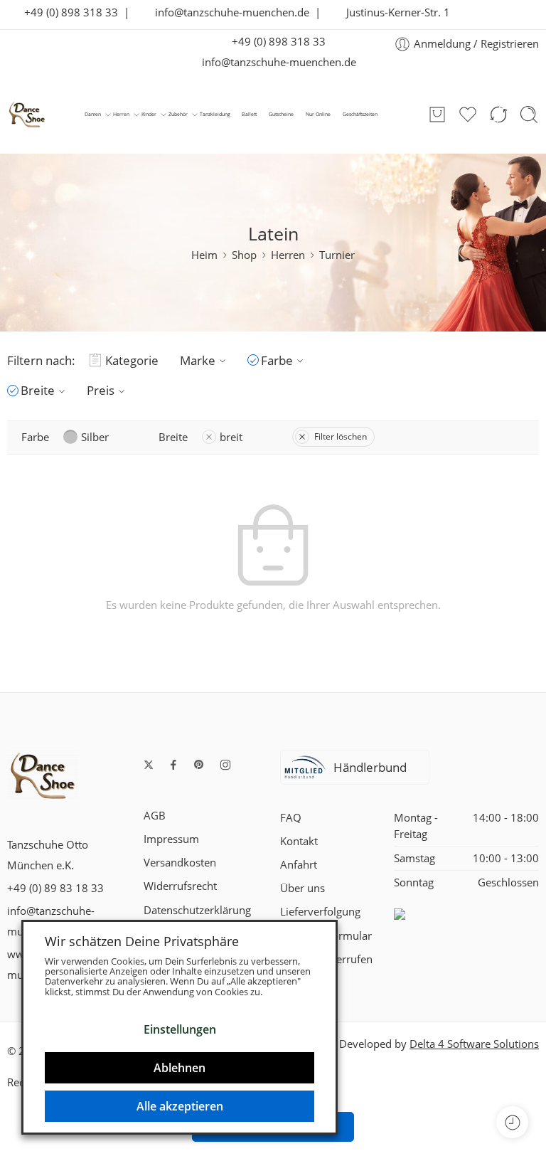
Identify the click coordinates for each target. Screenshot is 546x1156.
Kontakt (299, 841)
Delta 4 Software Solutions (474, 1044)
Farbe (277, 360)
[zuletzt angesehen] (512, 1122)
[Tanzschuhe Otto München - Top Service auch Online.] (27, 114)
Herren (121, 114)
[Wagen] (437, 114)
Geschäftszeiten (360, 114)
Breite (38, 390)
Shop (244, 255)
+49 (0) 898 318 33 (67, 12)
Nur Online (318, 114)
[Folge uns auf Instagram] (225, 764)
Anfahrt (298, 864)
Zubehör (178, 114)
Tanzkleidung (215, 114)
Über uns (302, 888)
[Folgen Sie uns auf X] (149, 765)
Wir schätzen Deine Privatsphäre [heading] (142, 941)
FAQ (290, 817)
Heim (204, 255)
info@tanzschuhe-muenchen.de (227, 12)
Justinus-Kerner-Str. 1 (394, 12)
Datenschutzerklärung (197, 910)
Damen (93, 114)
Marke (197, 360)
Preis (100, 390)
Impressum (171, 839)
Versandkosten (180, 862)
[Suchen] (529, 114)
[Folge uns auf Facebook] (173, 764)
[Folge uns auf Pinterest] (199, 764)
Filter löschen (340, 436)
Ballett (249, 114)
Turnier (337, 255)
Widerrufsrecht (180, 886)
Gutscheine (281, 114)
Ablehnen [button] (179, 1068)
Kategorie (132, 360)
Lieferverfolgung (320, 911)
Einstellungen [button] (180, 1029)
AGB (155, 815)
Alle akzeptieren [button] (179, 1106)
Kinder (148, 114)
